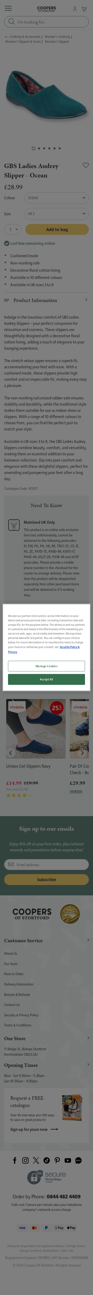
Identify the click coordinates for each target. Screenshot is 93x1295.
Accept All (46, 679)
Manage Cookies (47, 666)
